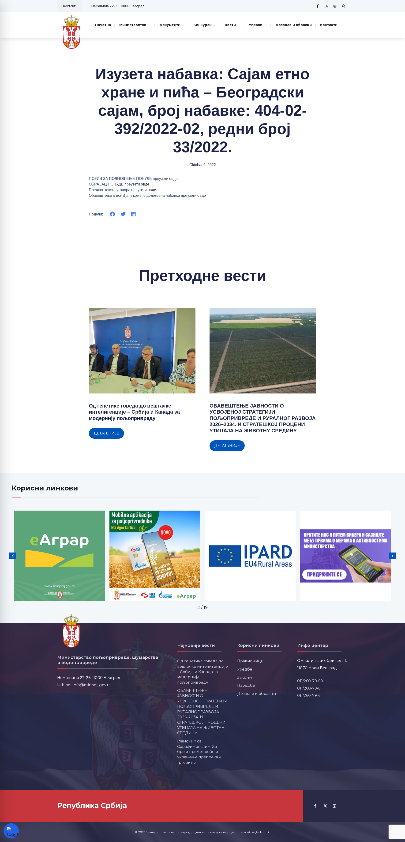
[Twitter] (326, 6)
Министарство (132, 25)
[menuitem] (134, 24)
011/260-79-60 (310, 681)
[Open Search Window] (343, 6)
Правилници (250, 661)
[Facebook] (318, 6)
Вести (230, 25)
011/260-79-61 (309, 688)
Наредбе (246, 685)
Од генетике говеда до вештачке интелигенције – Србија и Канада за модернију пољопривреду (134, 412)
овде (173, 179)
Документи (169, 25)
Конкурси (203, 25)
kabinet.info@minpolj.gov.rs (84, 685)
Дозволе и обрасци (293, 25)
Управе (255, 25)
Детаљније (106, 433)
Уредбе (244, 669)
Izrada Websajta (248, 832)
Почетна (103, 25)
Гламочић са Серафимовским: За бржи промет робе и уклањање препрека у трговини (199, 752)
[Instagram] (335, 6)
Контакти (329, 25)
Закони (244, 677)
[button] (112, 214)
